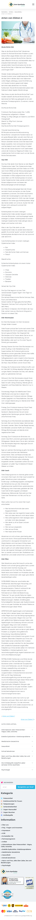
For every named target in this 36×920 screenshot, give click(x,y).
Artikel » (11, 11)
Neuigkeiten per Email (26, 787)
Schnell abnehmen (8, 751)
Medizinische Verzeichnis (10, 741)
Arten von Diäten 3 (27, 719)
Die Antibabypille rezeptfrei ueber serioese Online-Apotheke (13, 764)
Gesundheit (5, 746)
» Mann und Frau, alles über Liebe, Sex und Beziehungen (16, 862)
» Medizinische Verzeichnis (10, 852)
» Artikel (4, 842)
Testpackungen (8, 804)
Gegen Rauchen (9, 812)
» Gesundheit (5, 855)
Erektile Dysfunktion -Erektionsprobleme (15, 736)
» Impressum (5, 830)
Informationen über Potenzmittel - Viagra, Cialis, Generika (13, 731)
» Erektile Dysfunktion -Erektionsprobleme (16, 849)
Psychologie (5, 770)
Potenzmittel (8, 798)
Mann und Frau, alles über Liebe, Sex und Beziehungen (15, 757)
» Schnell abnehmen (8, 858)
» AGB (3, 833)
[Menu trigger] (33, 4)
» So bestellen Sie (7, 836)
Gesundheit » (18, 11)
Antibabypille (8, 815)
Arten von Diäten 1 (8, 716)
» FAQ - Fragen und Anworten (11, 828)
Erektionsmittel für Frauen (12, 801)
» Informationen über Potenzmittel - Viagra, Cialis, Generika (16, 845)
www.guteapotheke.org (25, 915)
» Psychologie (6, 865)
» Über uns (5, 825)
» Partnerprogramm (8, 839)
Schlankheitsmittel (10, 807)
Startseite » (4, 11)
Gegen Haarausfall (9, 809)
